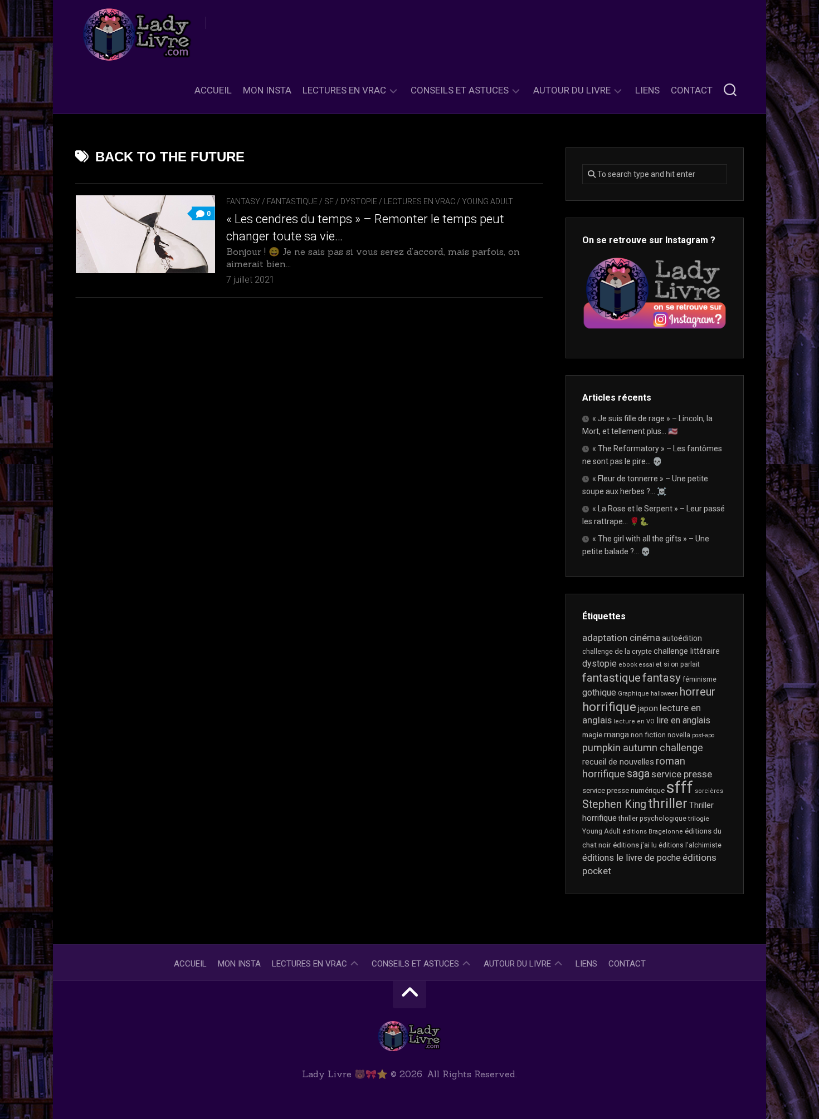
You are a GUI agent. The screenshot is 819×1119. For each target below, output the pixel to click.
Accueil (213, 90)
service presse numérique (623, 790)
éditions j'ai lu (635, 845)
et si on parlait (678, 664)
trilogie (698, 818)
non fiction (648, 735)
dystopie (599, 663)
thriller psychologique (652, 818)
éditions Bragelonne (652, 831)
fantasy (661, 677)
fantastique (611, 677)
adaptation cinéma (621, 637)
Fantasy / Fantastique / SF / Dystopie (301, 201)
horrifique (609, 706)
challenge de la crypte (617, 651)
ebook (627, 664)
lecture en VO (634, 721)
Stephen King (614, 804)
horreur (697, 691)
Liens (647, 90)
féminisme (699, 679)
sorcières (709, 791)
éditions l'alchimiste (690, 845)
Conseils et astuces (460, 90)
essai (646, 664)
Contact (692, 90)
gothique (599, 692)
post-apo (703, 735)
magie (592, 735)
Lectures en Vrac (344, 90)
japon (648, 708)
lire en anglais (683, 720)
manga (616, 734)
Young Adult (487, 201)
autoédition (682, 638)
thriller (668, 803)
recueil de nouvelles (618, 762)
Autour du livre (572, 90)
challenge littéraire (687, 651)
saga (638, 773)
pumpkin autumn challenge (642, 747)
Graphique (633, 693)
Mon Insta (267, 90)
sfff (679, 787)
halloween (664, 693)
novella (678, 735)
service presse (681, 774)
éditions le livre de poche (631, 857)
